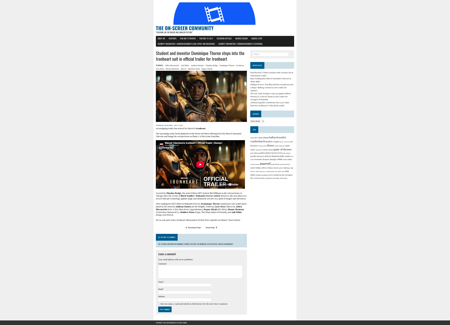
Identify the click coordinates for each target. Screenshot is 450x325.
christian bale (262, 146)
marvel (183, 69)
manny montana (172, 69)
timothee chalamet (265, 178)
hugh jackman (286, 153)
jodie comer (285, 156)
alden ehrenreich (172, 65)
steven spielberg (274, 175)
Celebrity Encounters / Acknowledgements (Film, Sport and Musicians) (186, 43)
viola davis (283, 178)
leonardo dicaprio (262, 159)
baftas (272, 137)
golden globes (265, 153)
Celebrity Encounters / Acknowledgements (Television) (240, 43)
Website (161, 296)
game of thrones (282, 149)
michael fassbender (285, 164)
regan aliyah (207, 69)
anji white (185, 65)
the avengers (287, 175)
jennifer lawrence (257, 156)
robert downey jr (260, 171)
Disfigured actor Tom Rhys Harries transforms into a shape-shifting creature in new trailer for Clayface (272, 87)
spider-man (281, 171)
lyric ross (160, 69)
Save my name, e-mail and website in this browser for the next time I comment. (194, 304)
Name (160, 282)
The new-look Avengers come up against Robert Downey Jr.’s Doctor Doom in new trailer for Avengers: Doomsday (270, 96)
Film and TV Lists (206, 38)
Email (160, 289)
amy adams (264, 137)
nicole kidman (255, 168)
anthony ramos (197, 65)
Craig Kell (169, 125)
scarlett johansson (271, 171)
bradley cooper (273, 141)
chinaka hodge (212, 65)
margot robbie (276, 159)
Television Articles (224, 38)
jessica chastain (272, 156)
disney (270, 145)
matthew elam (194, 69)
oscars (276, 167)
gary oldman (254, 153)
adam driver (254, 138)
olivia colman (267, 167)
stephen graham (262, 175)
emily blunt (259, 150)
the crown (254, 178)
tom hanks (275, 178)
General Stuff (256, 38)
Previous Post (194, 227)
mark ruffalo (287, 159)
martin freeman (254, 164)
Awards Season (241, 38)
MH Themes (183, 323)
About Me (161, 38)
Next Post (210, 227)
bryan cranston (284, 142)
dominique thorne (226, 65)
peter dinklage (284, 168)
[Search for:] (271, 54)
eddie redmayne (280, 146)
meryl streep (275, 164)
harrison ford (276, 153)
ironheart (240, 65)
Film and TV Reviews (188, 38)
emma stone (268, 149)
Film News (172, 38)
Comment (162, 263)
